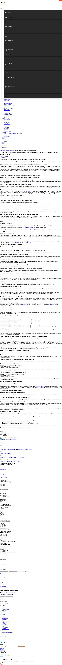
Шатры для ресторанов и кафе (8, 102)
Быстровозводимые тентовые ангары (7, 632)
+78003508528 (6, 441)
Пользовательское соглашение (4, 655)
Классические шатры (7, 124)
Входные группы (6, 109)
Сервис (3, 138)
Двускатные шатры (5, 617)
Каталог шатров (4, 9)
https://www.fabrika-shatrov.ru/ (26, 191)
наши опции (38, 292)
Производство (4, 137)
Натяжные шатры (6, 127)
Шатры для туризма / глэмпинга (9, 105)
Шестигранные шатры (5, 629)
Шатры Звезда (4, 628)
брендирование (51, 304)
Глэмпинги (5, 121)
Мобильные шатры (7, 126)
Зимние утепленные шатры (8, 103)
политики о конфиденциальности (13, 438)
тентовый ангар (16, 374)
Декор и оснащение (7, 110)
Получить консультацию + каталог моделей (4, 157)
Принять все (4, 662)
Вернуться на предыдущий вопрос (3, 529)
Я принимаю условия (9, 438)
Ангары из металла (7, 119)
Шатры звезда (6, 123)
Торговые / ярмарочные (7, 104)
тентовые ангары (33, 250)
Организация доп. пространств (8, 115)
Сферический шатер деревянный (7, 625)
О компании (4, 132)
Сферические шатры (7, 128)
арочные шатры (28, 242)
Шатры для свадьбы (7, 101)
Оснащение (3, 107)
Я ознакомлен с (8, 439)
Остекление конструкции (8, 116)
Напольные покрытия (7, 113)
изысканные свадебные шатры (31, 227)
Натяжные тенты (4, 623)
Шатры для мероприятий (7, 99)
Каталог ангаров (2, 630)
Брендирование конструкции (8, 108)
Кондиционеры (6, 111)
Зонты (5, 130)
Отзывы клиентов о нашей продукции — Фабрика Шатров (13, 133)
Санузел (5, 117)
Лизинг (5, 135)
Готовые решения (4, 98)
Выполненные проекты (5, 118)
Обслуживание (6, 139)
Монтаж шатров (6, 140)
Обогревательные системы (8, 114)
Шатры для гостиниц (7, 106)
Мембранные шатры (7, 125)
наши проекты (22, 304)
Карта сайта (2, 656)
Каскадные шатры (4, 619)
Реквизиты (26, 646)
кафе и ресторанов (16, 242)
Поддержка (5, 141)
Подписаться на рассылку (14, 646)
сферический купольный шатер (41, 386)
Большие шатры (6, 100)
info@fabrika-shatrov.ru (3, 4)
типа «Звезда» (8, 408)
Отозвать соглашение (21, 646)
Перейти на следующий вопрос (4, 518)
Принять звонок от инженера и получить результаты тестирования (22, 571)
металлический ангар (50, 377)
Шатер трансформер (5, 627)
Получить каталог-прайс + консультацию (12, 437)
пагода (5, 408)
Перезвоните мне (7, 646)
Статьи (3, 143)
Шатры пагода (6, 129)
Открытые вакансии (7, 136)
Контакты (3, 142)
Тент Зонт (3, 626)
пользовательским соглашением (11, 439)
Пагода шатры (4, 624)
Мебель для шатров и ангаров (8, 112)
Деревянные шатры (7, 122)
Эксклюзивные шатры (7, 131)
